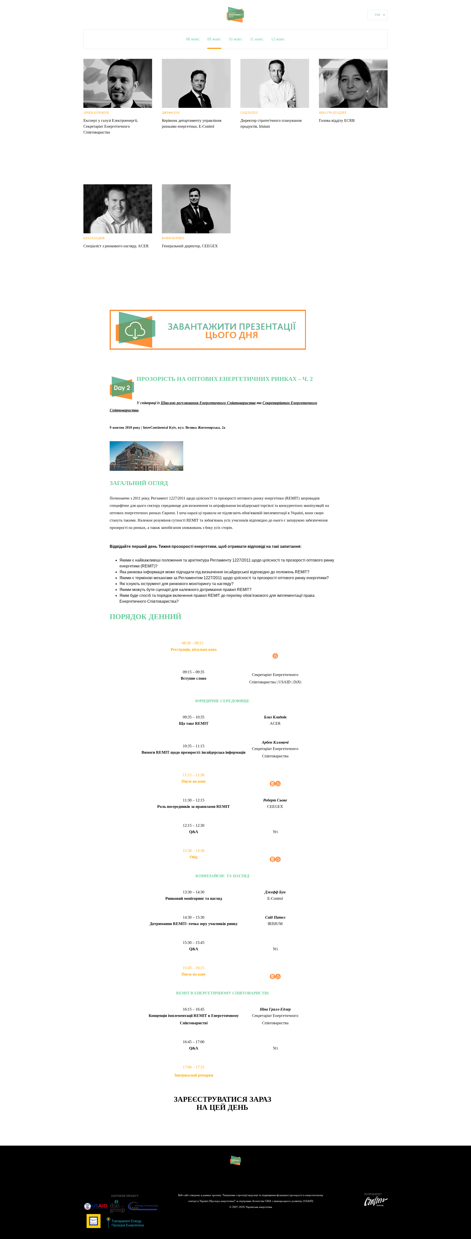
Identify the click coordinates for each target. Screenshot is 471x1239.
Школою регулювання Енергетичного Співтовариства (208, 403)
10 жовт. (236, 39)
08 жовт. (193, 39)
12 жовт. (278, 39)
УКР (377, 15)
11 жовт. (257, 39)
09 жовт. (214, 39)
